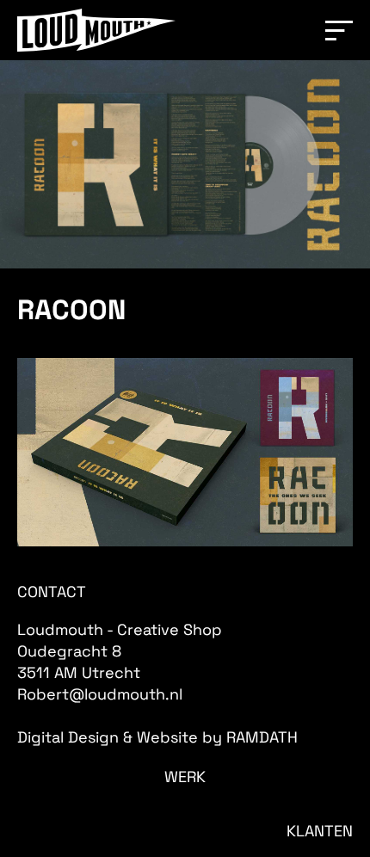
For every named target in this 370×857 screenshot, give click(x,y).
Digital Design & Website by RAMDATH (157, 737)
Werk (185, 776)
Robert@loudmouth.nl (99, 694)
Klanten (320, 831)
